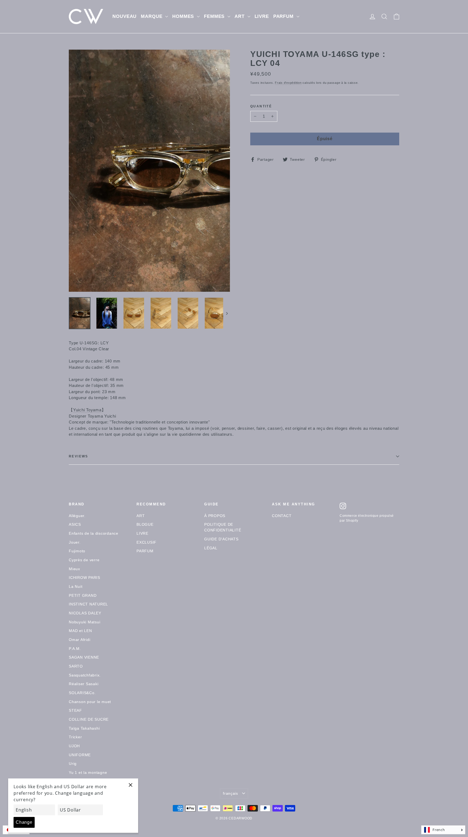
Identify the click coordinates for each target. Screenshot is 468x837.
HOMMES (184, 16)
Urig (73, 763)
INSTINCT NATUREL (88, 604)
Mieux (74, 569)
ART (240, 16)
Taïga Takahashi (84, 728)
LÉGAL (210, 548)
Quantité (261, 106)
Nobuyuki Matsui (84, 622)
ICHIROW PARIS (84, 577)
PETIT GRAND (82, 595)
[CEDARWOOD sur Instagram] (343, 506)
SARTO (76, 666)
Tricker (75, 737)
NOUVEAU (124, 16)
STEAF (75, 710)
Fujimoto (77, 551)
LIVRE (262, 16)
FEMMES (215, 16)
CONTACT (281, 516)
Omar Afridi (79, 639)
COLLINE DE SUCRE (89, 719)
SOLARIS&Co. (82, 693)
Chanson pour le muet (90, 702)
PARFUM (284, 16)
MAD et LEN (80, 630)
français (230, 793)
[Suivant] (226, 313)
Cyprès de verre (84, 560)
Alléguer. (77, 516)
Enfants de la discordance (93, 533)
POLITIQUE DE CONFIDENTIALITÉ (222, 527)
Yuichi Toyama (87, 410)
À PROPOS (214, 516)
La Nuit (75, 586)
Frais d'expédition (288, 82)
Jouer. (75, 542)
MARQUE (152, 16)
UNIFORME (80, 755)
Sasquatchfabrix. (85, 675)
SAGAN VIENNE (84, 657)
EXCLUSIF (146, 542)
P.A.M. (75, 648)
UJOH (74, 746)
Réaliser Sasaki (83, 684)
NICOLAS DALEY (85, 613)
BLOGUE (145, 524)
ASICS (75, 524)
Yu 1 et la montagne (88, 772)
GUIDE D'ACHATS (221, 539)
